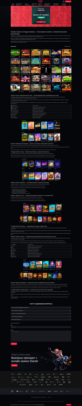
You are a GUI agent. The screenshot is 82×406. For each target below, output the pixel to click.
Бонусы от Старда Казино (27, 4)
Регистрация (68, 1)
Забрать (41, 21)
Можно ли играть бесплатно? (16, 319)
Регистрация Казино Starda (64, 4)
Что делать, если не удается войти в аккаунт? (18, 313)
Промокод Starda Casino (34, 4)
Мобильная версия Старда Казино (47, 4)
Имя (11, 325)
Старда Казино (13, 4)
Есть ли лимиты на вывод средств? (17, 316)
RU (69, 4)
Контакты (49, 397)
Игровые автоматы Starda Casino (19, 4)
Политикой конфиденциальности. (40, 404)
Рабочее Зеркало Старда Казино (56, 4)
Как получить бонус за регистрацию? (17, 310)
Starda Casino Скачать (40, 4)
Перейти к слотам (67, 46)
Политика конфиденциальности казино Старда (38, 397)
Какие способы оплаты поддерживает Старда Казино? (20, 307)
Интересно (14, 365)
